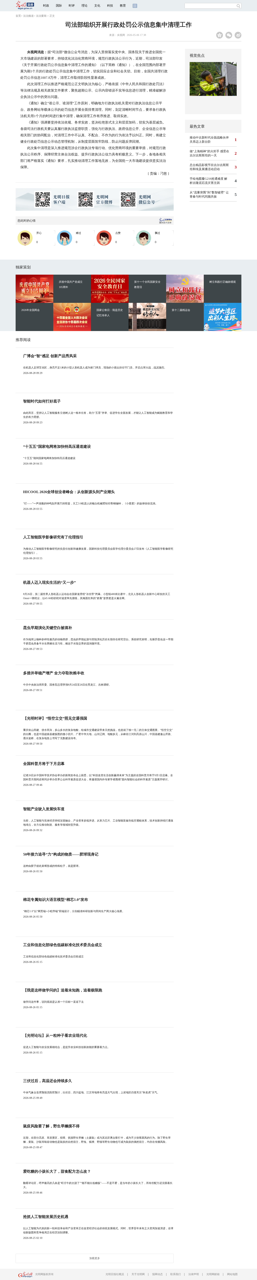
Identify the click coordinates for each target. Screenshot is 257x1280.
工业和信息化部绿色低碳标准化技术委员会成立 (62, 945)
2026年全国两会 (30, 310)
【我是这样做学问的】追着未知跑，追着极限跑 (62, 990)
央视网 (121, 35)
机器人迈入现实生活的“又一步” (49, 582)
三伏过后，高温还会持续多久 (47, 1081)
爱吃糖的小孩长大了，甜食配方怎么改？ (57, 1171)
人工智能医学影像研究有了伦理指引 (53, 537)
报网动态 (157, 1274)
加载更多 (94, 1258)
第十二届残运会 (181, 310)
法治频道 (28, 15)
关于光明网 (138, 1274)
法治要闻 (41, 15)
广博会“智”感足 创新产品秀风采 (50, 356)
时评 (72, 5)
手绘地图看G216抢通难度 (207, 178)
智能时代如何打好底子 (42, 401)
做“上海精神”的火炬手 (204, 151)
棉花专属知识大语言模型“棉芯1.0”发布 (55, 899)
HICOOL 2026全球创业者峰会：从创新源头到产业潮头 (69, 492)
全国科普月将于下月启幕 (44, 764)
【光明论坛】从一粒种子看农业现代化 (55, 1035)
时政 (46, 5)
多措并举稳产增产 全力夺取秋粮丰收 (53, 673)
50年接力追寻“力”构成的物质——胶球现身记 (60, 854)
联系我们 (175, 1274)
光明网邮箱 (213, 1274)
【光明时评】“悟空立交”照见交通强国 (55, 718)
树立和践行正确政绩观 (222, 281)
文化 (97, 5)
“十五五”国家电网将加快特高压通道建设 (57, 446)
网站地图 (232, 1274)
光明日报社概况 (115, 1274)
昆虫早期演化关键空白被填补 (47, 628)
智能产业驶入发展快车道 (44, 809)
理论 (84, 5)
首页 (18, 15)
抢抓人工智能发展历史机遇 (45, 1217)
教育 (123, 5)
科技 (110, 5)
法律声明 (193, 1274)
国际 (59, 5)
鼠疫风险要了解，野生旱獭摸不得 (51, 1126)
